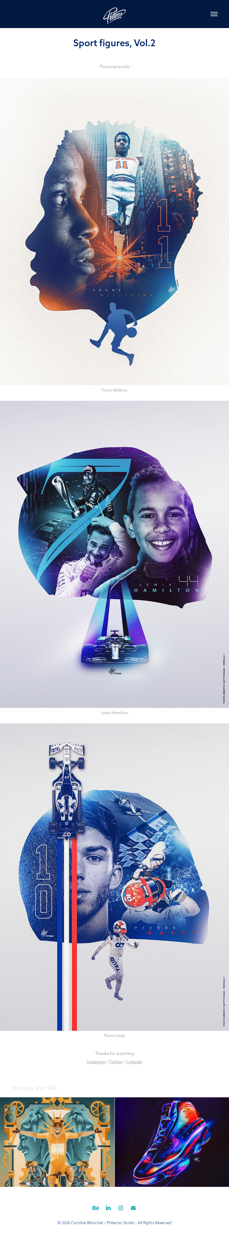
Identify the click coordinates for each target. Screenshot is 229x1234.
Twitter (116, 1061)
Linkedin (134, 1061)
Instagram (96, 1061)
